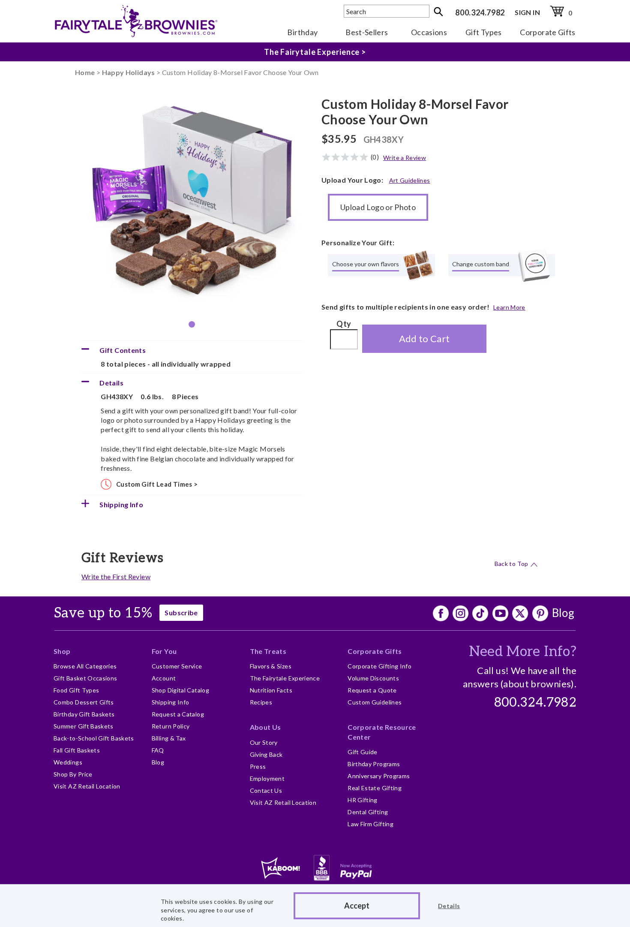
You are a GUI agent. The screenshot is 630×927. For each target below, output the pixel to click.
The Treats (268, 651)
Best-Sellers (366, 32)
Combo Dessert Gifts (84, 702)
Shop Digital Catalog (180, 690)
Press (258, 766)
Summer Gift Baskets (84, 726)
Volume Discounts (373, 678)
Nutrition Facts (271, 690)
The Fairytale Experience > (315, 52)
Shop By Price (73, 774)
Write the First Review (115, 576)
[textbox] (386, 11)
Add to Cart (424, 338)
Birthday (302, 32)
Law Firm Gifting (370, 824)
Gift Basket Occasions (85, 678)
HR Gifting (363, 800)
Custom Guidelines (375, 702)
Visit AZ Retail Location (87, 786)
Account (164, 678)
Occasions (429, 32)
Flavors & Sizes (270, 666)
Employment (267, 778)
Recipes (261, 702)
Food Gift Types (76, 690)
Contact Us (266, 790)
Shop (62, 651)
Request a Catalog (178, 714)
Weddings (68, 762)
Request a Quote (372, 690)
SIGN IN (527, 12)
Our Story (264, 742)
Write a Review (404, 157)
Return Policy (171, 726)
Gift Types (483, 32)
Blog (563, 613)
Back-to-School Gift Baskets (94, 738)
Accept (356, 905)
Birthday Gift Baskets (84, 714)
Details (449, 905)
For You (164, 651)
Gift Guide (363, 751)
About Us (265, 727)
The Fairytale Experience (285, 678)
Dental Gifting (368, 812)
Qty (343, 323)
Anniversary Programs (379, 776)
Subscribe (181, 612)
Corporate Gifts (547, 32)
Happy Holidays (128, 72)
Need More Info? (522, 652)
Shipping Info (170, 702)
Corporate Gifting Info (379, 666)
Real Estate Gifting (375, 788)
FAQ (158, 750)
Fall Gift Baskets (77, 750)
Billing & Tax (169, 738)
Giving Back (266, 754)
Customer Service (177, 666)
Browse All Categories (85, 666)
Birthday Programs (374, 763)
